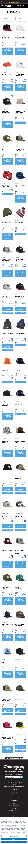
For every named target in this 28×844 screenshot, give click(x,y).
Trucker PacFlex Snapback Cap (19, 698)
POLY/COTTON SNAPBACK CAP (5, 38)
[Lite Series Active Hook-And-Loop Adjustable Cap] (20, 291)
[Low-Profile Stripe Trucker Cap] (7, 545)
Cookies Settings (14, 836)
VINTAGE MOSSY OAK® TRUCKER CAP (20, 477)
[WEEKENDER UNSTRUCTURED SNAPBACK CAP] (7, 106)
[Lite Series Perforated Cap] (7, 291)
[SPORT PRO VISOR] (7, 69)
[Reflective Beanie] (20, 328)
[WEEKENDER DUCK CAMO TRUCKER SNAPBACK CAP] (20, 509)
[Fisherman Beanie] (7, 217)
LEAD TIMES (14, 808)
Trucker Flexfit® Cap (6, 662)
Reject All (14, 839)
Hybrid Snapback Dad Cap (6, 588)
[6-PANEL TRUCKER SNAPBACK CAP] (20, 398)
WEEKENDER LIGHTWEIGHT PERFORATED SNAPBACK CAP (5, 405)
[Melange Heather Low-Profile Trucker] (20, 545)
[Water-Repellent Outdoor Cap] (20, 619)
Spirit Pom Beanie (19, 222)
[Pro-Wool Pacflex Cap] (20, 730)
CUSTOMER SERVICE (14, 805)
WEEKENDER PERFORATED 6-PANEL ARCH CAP (7, 515)
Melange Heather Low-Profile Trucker (19, 552)
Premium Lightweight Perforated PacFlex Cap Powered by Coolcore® (7, 737)
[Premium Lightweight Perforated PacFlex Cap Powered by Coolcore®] (7, 730)
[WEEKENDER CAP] (20, 656)
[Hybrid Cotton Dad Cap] (20, 254)
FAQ (14, 806)
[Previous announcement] (1, 1)
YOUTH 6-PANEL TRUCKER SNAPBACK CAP (20, 372)
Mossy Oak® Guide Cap (20, 186)
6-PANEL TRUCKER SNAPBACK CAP (19, 404)
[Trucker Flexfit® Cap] (7, 656)
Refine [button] (6, 18)
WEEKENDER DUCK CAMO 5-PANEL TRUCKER (6, 441)
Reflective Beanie (20, 333)
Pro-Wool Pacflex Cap (20, 735)
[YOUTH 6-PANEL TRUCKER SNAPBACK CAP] (20, 366)
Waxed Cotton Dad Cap (7, 148)
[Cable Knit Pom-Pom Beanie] (7, 328)
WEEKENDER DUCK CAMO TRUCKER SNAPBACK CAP (19, 515)
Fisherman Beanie (6, 222)
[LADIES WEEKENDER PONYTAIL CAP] (20, 32)
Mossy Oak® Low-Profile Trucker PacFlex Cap (19, 149)
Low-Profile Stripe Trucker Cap (7, 551)
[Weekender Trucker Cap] (7, 619)
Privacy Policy (14, 782)
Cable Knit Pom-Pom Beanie (7, 334)
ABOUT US (14, 816)
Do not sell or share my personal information (14, 786)
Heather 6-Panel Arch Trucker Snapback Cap (6, 261)
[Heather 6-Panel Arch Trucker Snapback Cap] (7, 254)
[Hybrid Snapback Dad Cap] (7, 582)
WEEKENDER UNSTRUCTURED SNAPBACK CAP (6, 112)
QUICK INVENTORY (7, 53)
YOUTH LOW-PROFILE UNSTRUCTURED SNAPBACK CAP (20, 112)
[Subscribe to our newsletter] (21, 777)
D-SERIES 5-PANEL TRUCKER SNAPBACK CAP (20, 441)
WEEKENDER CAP (19, 661)
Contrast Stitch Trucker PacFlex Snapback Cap (6, 699)
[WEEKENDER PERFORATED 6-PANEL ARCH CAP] (7, 509)
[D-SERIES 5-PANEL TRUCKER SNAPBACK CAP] (20, 435)
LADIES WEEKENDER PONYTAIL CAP (20, 38)
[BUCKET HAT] (7, 472)
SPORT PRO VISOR (6, 74)
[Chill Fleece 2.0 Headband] (7, 180)
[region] (14, 830)
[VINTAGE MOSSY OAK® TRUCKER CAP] (20, 472)
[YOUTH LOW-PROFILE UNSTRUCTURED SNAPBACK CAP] (20, 106)
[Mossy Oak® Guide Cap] (20, 180)
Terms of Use (10, 829)
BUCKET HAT (5, 477)
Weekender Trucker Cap (7, 625)
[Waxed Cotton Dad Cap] (7, 143)
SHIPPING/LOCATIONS (14, 812)
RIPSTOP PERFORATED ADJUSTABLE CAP (20, 75)
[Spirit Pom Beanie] (20, 217)
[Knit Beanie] (7, 366)
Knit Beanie (5, 370)
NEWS (14, 803)
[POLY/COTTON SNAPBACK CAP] (7, 32)
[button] (18, 6)
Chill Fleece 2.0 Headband (7, 186)
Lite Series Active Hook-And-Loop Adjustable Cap (19, 298)
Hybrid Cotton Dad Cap (20, 260)
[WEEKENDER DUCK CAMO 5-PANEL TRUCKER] (7, 435)
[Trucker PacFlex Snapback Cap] (20, 693)
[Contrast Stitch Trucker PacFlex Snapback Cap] (7, 693)
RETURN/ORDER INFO (14, 810)
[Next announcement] (27, 1)
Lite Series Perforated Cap (6, 297)
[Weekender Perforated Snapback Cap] (20, 582)
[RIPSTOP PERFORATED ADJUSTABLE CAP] (20, 69)
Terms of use (6, 782)
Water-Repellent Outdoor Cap (19, 625)
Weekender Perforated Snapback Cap (19, 589)
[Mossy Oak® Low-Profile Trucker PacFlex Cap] (20, 143)
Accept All (14, 842)
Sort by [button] (20, 18)
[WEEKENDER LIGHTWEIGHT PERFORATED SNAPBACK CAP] (7, 398)
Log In (14, 797)
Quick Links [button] (21, 6)
